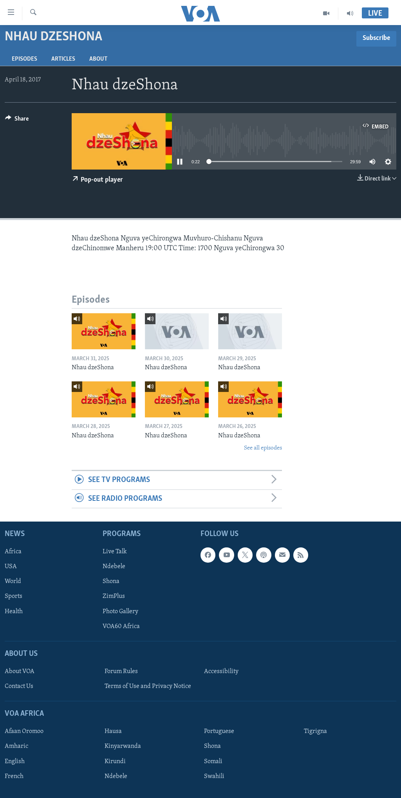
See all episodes (263, 448)
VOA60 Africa (121, 626)
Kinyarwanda (123, 747)
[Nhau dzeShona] (103, 331)
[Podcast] (263, 555)
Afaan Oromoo (24, 732)
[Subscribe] (282, 555)
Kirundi (115, 761)
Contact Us (19, 686)
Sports (13, 597)
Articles (63, 59)
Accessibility (221, 671)
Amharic (16, 747)
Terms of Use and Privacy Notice (148, 686)
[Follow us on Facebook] (207, 555)
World (13, 582)
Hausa (113, 732)
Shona (111, 582)
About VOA (19, 671)
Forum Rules (121, 671)
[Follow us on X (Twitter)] (245, 555)
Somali (213, 761)
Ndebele (114, 567)
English (15, 761)
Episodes (24, 59)
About (98, 59)
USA (11, 567)
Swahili (214, 776)
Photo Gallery (120, 611)
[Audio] (350, 13)
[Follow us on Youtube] (226, 555)
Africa (13, 552)
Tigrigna (315, 732)
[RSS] (300, 555)
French (14, 776)
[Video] (326, 13)
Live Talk (115, 552)
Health (14, 611)
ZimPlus (114, 597)
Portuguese (219, 732)
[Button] (17, 120)
